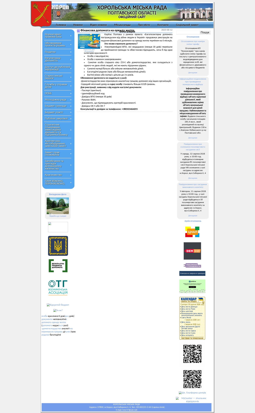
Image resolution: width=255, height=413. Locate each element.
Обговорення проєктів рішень (55, 44)
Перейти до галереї (57, 216)
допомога (46, 322)
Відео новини (98, 25)
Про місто (144, 25)
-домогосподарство (51, 328)
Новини (78, 25)
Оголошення (193, 37)
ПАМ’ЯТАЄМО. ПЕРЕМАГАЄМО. (55, 182)
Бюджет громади (55, 105)
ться (61, 325)
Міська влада (122, 25)
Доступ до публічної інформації (57, 68)
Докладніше (192, 73)
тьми (67, 332)
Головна (61, 25)
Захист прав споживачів (52, 153)
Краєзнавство (53, 174)
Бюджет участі (54, 112)
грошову (58, 332)
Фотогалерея (127, 31)
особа (44, 316)
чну (71, 328)
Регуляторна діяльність (52, 59)
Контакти (163, 25)
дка (67, 316)
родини (45, 335)
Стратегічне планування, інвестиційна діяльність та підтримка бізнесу (56, 129)
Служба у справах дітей (56, 85)
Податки (50, 52)
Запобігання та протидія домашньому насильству (54, 165)
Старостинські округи (53, 77)
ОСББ (48, 93)
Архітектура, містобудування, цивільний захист (55, 144)
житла (63, 322)
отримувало (47, 332)
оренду (55, 322)
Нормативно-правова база (53, 35)
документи (47, 319)
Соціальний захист (187, 25)
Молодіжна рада (55, 99)
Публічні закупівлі (56, 118)
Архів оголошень (193, 221)
